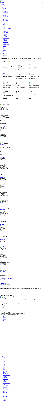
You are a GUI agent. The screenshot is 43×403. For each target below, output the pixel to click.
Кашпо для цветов (5, 21)
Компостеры (4, 372)
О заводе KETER (4, 46)
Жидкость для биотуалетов (6, 41)
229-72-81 (4, 308)
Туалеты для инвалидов (5, 39)
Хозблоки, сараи (4, 358)
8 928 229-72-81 (2, 2)
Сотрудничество (3, 401)
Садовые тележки (5, 370)
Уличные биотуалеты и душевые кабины (6, 285)
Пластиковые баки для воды (6, 31)
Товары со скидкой (6, 44)
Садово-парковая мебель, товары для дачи (6, 278)
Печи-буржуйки (4, 360)
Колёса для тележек (5, 378)
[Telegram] (4, 297)
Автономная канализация (5, 392)
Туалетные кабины (5, 37)
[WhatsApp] (2, 297)
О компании (3, 45)
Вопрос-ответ (4, 397)
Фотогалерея (4, 50)
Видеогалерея (3, 320)
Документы (4, 49)
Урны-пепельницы (5, 377)
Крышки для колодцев (5, 385)
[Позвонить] (4, 53)
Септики (4, 43)
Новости (4, 47)
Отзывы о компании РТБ (4, 317)
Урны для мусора (4, 27)
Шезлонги (4, 17)
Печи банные (4, 11)
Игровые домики (4, 361)
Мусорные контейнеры (5, 24)
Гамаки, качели (4, 368)
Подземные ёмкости (5, 34)
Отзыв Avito (17, 98)
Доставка (2, 394)
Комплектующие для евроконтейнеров (7, 28)
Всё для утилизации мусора (6, 373)
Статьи (3, 48)
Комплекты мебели (5, 365)
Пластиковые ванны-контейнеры (6, 33)
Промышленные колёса (5, 30)
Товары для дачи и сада (5, 20)
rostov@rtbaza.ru (2, 4)
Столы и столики (4, 366)
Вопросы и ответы (4, 319)
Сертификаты (3, 316)
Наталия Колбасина (7, 91)
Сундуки (4, 364)
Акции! (2, 6)
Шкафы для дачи (4, 13)
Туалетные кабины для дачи (6, 390)
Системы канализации (5, 42)
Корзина (2, 52)
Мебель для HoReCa (5, 19)
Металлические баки (5, 374)
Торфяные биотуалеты (5, 389)
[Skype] (3, 297)
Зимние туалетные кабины (6, 38)
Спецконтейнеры (4, 26)
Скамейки (4, 369)
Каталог (2, 7)
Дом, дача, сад (4, 8)
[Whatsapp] (42, 2)
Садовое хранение (5, 9)
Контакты (3, 51)
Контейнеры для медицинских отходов (7, 25)
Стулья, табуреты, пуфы (5, 16)
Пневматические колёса (5, 29)
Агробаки (4, 384)
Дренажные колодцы (5, 35)
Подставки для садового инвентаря (6, 362)
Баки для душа (4, 381)
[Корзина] (1, 53)
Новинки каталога (5, 357)
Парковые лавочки (5, 23)
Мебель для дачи (4, 15)
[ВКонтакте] (0, 297)
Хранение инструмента (5, 12)
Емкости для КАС (5, 382)
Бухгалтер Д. (6, 82)
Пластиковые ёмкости (3, 283)
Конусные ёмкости (5, 36)
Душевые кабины (5, 40)
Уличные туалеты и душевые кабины (7, 386)
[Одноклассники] (1, 297)
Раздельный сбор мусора (5, 376)
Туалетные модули (5, 388)
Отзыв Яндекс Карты (5, 98)
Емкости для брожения (5, 32)
